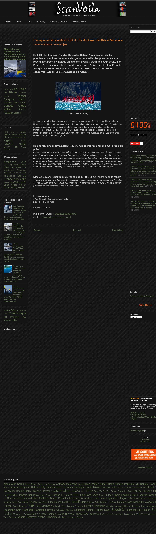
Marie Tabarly (95, 502)
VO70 (23, 147)
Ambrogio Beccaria (47, 484)
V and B (136, 513)
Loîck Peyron (29, 502)
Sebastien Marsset (65, 510)
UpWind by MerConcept (109, 514)
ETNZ (90, 491)
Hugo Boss (85, 495)
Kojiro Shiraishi (74, 498)
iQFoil (68, 217)
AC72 (7, 132)
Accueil (77, 230)
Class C (15, 132)
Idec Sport (114, 495)
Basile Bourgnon (11, 487)
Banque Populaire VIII (127, 484)
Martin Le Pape (109, 502)
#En (142, 417)
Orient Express (20, 506)
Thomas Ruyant (74, 513)
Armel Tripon (107, 484)
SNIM (7, 167)
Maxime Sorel (125, 502)
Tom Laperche (91, 513)
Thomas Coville (56, 513)
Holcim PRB (71, 495)
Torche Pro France (15, 173)
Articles (7, 310)
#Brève (133, 417)
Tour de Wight (9, 182)
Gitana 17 (58, 495)
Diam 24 (9, 137)
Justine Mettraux (40, 498)
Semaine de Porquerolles (17, 170)
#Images (134, 415)
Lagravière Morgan (117, 498)
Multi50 (22, 144)
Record (22, 93)
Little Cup (8, 165)
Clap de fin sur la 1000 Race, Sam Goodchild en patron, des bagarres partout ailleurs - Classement (15, 54)
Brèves (15, 310)
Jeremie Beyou (21, 498)
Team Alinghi (39, 513)
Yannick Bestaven (28, 517)
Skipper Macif (103, 509)
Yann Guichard (10, 517)
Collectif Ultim (17, 135)
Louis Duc (17, 502)
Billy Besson (48, 487)
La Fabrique (87, 498)
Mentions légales (145, 467)
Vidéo (14, 320)
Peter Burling (68, 506)
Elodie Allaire (145, 442)
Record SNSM (19, 165)
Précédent (117, 230)
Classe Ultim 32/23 (66, 491)
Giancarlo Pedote (44, 495)
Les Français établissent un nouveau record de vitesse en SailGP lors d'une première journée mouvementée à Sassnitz (15, 212)
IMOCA (11, 143)
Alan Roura (18, 484)
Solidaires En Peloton (138, 509)
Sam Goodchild (25, 509)
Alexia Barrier (31, 484)
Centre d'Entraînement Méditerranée (132, 487)
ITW (24, 317)
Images (8, 320)
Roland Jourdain (132, 506)
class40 (7, 149)
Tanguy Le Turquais (22, 514)
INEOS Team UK (100, 495)
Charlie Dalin (24, 491)
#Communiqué (139, 413)
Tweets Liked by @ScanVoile (142, 296)
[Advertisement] (78, 29)
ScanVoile (145, 440)
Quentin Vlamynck (115, 506)
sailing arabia (17, 187)
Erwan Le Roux (126, 491)
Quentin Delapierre (95, 506)
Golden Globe (9, 89)
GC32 (23, 141)
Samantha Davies (45, 509)
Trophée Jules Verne (15, 102)
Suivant (37, 230)
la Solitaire (16, 113)
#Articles (142, 415)
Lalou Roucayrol (136, 498)
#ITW (132, 413)
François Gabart (27, 495)
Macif (76, 502)
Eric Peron (112, 491)
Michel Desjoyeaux (144, 502)
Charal (150, 487)
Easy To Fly (100, 491)
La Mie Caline (99, 498)
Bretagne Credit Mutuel (88, 487)
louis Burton (77, 517)
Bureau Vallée (110, 487)
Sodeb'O (118, 509)
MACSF (67, 502)
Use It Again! (125, 514)
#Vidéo (133, 419)
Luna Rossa (55, 502)
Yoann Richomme (48, 517)
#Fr (138, 417)
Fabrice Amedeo (143, 491)
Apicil (81, 484)
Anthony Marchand (67, 484)
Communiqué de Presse (53, 217)
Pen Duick (56, 506)
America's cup (15, 162)
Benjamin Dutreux (30, 487)
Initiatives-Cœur (129, 495)
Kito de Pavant (58, 498)
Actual (7, 484)
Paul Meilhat (43, 506)
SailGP (10, 96)
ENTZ (83, 491)
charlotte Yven (65, 517)
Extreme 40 (20, 137)
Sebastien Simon (84, 509)
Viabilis (144, 514)
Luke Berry (42, 502)
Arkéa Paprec (92, 484)
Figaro (12, 140)
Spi (6, 172)
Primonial (79, 506)
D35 (24, 135)
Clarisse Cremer (41, 491)
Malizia (85, 502)
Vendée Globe (15, 105)
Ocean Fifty (12, 147)
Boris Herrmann (65, 487)
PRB (32, 506)
